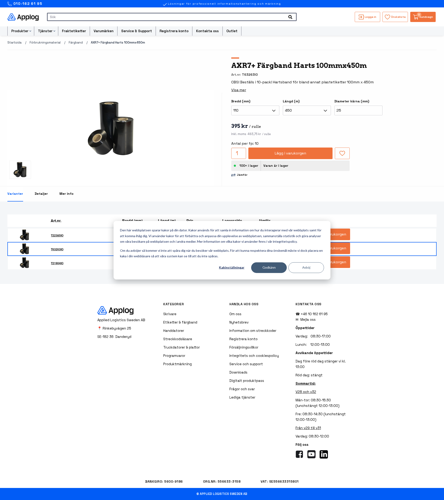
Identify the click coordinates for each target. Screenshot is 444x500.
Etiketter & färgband (180, 322)
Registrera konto (174, 31)
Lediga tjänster (242, 397)
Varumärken (104, 31)
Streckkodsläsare (177, 339)
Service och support (246, 364)
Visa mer (238, 90)
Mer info (66, 194)
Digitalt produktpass (246, 380)
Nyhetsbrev (239, 322)
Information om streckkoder (252, 330)
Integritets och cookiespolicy (254, 355)
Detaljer (41, 194)
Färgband (76, 42)
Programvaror (174, 355)
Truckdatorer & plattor (181, 347)
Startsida (14, 42)
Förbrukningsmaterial (45, 42)
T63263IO (57, 249)
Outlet (231, 31)
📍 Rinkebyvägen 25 (114, 328)
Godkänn (269, 267)
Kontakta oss (207, 31)
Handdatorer (173, 330)
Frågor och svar (242, 389)
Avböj (306, 267)
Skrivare (169, 314)
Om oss (235, 314)
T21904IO (57, 263)
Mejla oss (308, 319)
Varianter (15, 194)
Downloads (238, 372)
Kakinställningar (231, 267)
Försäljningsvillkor (243, 347)
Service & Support (136, 31)
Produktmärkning (177, 364)
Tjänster (45, 31)
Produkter (19, 31)
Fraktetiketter (74, 31)
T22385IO (57, 235)
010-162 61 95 (27, 3)
